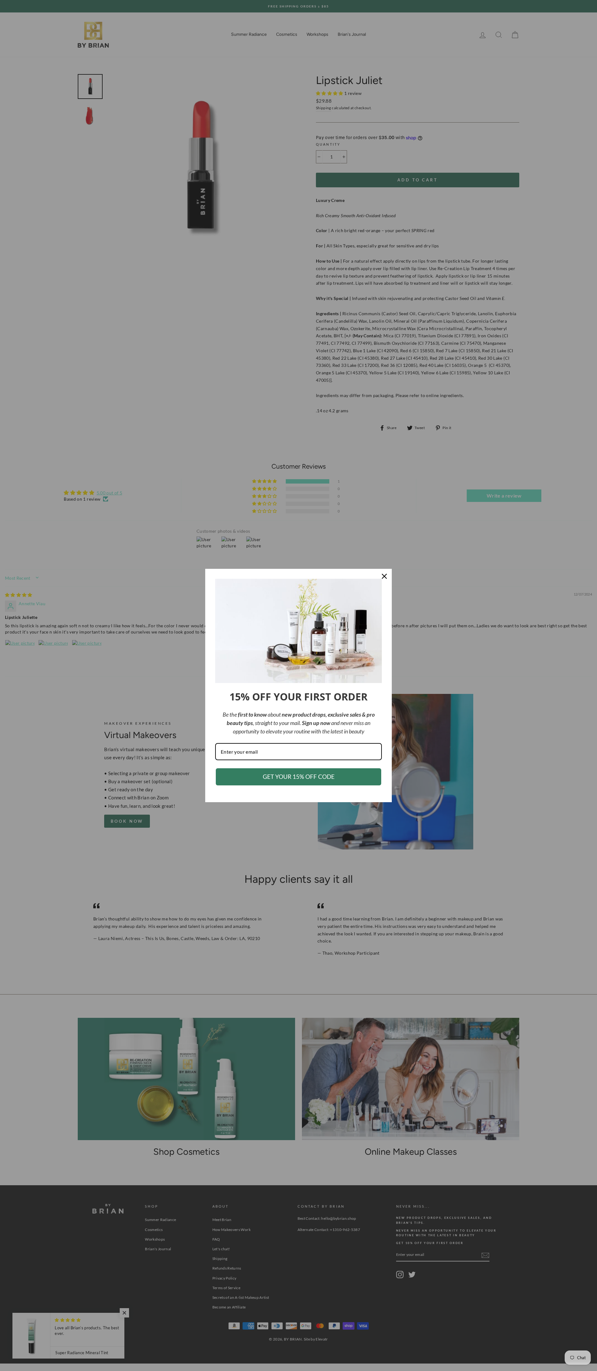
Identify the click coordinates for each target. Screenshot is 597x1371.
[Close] (384, 576)
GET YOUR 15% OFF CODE (299, 776)
